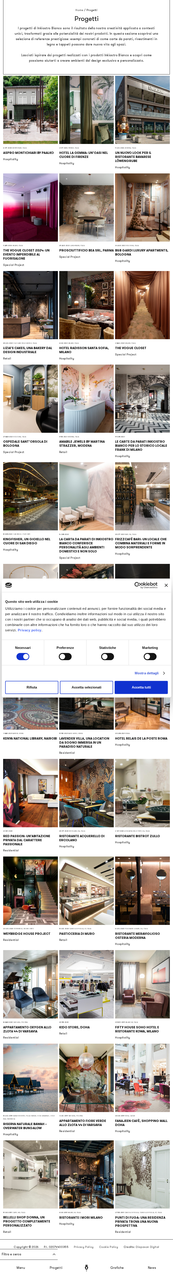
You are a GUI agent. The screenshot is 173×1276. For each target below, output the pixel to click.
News (152, 1268)
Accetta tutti (141, 687)
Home (79, 10)
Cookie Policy (108, 1247)
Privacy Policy (83, 1247)
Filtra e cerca (11, 1254)
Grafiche (117, 1268)
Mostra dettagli (147, 673)
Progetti (56, 1268)
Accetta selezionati (86, 687)
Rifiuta (32, 687)
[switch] (65, 656)
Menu (21, 1268)
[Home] (86, 1268)
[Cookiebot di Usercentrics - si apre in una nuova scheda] (137, 585)
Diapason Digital (147, 1247)
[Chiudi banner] (166, 585)
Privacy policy (29, 630)
